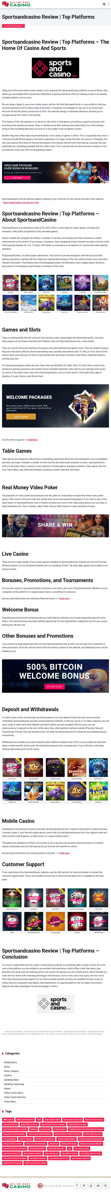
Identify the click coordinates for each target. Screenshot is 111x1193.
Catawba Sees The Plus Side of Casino (86, 1129)
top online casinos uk (59, 1158)
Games (7, 1088)
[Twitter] (84, 1185)
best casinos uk (29, 1032)
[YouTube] (91, 1185)
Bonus (7, 1066)
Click (30, 440)
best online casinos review (15, 1129)
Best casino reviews (94, 1119)
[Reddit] (98, 1185)
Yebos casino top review (35, 1163)
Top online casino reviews (64, 1034)
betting (33, 1129)
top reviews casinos (95, 1034)
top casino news (82, 1148)
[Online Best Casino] (16, 4)
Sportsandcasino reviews (36, 1034)
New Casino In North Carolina (68, 1134)
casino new (45, 1129)
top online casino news (91, 1153)
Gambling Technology (14, 1084)
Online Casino (25, 1139)
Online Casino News (13, 1093)
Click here (64, 598)
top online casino (69, 1153)
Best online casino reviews (53, 1124)
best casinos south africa (14, 1032)
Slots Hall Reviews (56, 1148)
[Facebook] (77, 1185)
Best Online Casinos (43, 1032)
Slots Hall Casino (69, 1144)
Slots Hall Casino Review (91, 1144)
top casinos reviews (32, 1153)
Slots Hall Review (37, 1148)
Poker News (10, 1101)
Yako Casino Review (12, 1163)
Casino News (60, 1129)
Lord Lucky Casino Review (39, 1134)
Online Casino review (12, 1144)
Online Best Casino (92, 1134)
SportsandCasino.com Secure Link (21, 202)
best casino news (52, 1119)
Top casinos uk (51, 1153)
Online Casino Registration (91, 1139)
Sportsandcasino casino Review (75, 1032)
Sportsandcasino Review (17, 1034)
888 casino (8, 1119)
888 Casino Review (25, 1119)
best (39, 1119)
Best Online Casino (29, 1124)
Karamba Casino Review (14, 1134)
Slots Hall (54, 1144)
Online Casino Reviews (13, 26)
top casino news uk (11, 1153)
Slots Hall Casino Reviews (14, 1148)
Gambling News (11, 1080)
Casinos (8, 1075)
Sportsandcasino (57, 1032)
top (69, 1148)
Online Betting (9, 1139)
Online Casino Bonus (45, 1139)
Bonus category (11, 1071)
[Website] (105, 1185)
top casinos (50, 1034)
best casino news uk (72, 1119)
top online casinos (80, 1034)
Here (35, 440)
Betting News (10, 1062)
